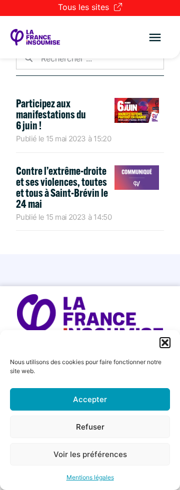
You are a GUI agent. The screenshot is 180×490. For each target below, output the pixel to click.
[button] (165, 343)
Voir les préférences (90, 454)
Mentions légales (90, 477)
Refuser (90, 427)
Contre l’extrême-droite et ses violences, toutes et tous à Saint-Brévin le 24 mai (62, 187)
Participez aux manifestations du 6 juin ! (51, 114)
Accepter (90, 399)
